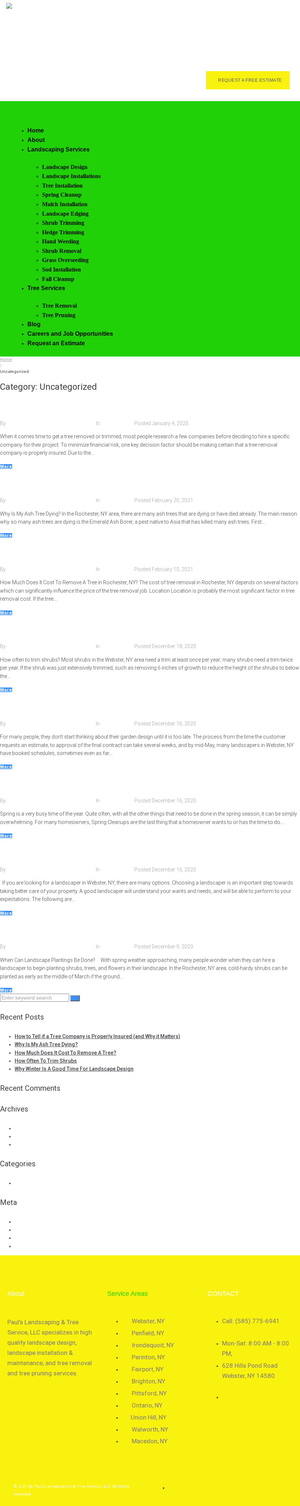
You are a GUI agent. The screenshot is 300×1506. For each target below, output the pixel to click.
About (16, 1293)
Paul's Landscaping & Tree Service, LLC (51, 423)
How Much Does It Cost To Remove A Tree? (74, 552)
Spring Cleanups (27, 783)
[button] (153, 113)
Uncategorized (117, 423)
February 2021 (31, 1136)
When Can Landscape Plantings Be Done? (70, 929)
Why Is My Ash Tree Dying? (46, 483)
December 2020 (33, 1144)
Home (6, 359)
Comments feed (33, 1238)
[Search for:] (35, 998)
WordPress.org (32, 1246)
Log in (22, 1222)
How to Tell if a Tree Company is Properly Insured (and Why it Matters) (119, 405)
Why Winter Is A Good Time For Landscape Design (85, 706)
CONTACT (223, 1293)
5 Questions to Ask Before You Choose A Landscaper (89, 852)
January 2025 (30, 1128)
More (6, 466)
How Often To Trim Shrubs (45, 629)
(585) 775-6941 (115, 38)
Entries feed (28, 1230)
